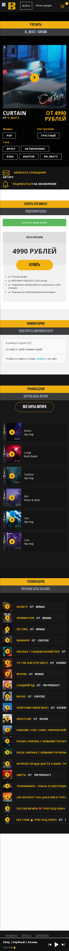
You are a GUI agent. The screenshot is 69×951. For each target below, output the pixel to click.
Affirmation (25, 618)
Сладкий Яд (26, 685)
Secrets (22, 606)
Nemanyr (23, 640)
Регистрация (44, 5)
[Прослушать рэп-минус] (12, 432)
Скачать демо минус (34, 222)
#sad (10, 156)
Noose (21, 696)
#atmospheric (35, 149)
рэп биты (36, 25)
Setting (22, 629)
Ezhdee (61, 663)
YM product (51, 685)
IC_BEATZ (13, 117)
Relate (27, 430)
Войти (26, 5)
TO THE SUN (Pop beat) (32, 663)
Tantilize (29, 474)
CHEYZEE (43, 640)
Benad (40, 606)
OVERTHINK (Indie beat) (33, 707)
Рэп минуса (11, 936)
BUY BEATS (26, 936)
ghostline (24, 719)
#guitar (29, 156)
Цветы (21, 775)
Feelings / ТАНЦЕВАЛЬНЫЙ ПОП (38, 651)
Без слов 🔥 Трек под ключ (36, 819)
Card (26, 540)
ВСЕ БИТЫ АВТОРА (34, 407)
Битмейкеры (42, 936)
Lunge (27, 452)
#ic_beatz (51, 156)
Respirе (22, 674)
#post (11, 149)
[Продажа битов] (12, 7)
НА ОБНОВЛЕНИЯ (34, 184)
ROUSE (44, 719)
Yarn (26, 518)
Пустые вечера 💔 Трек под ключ (41, 808)
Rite (26, 496)
